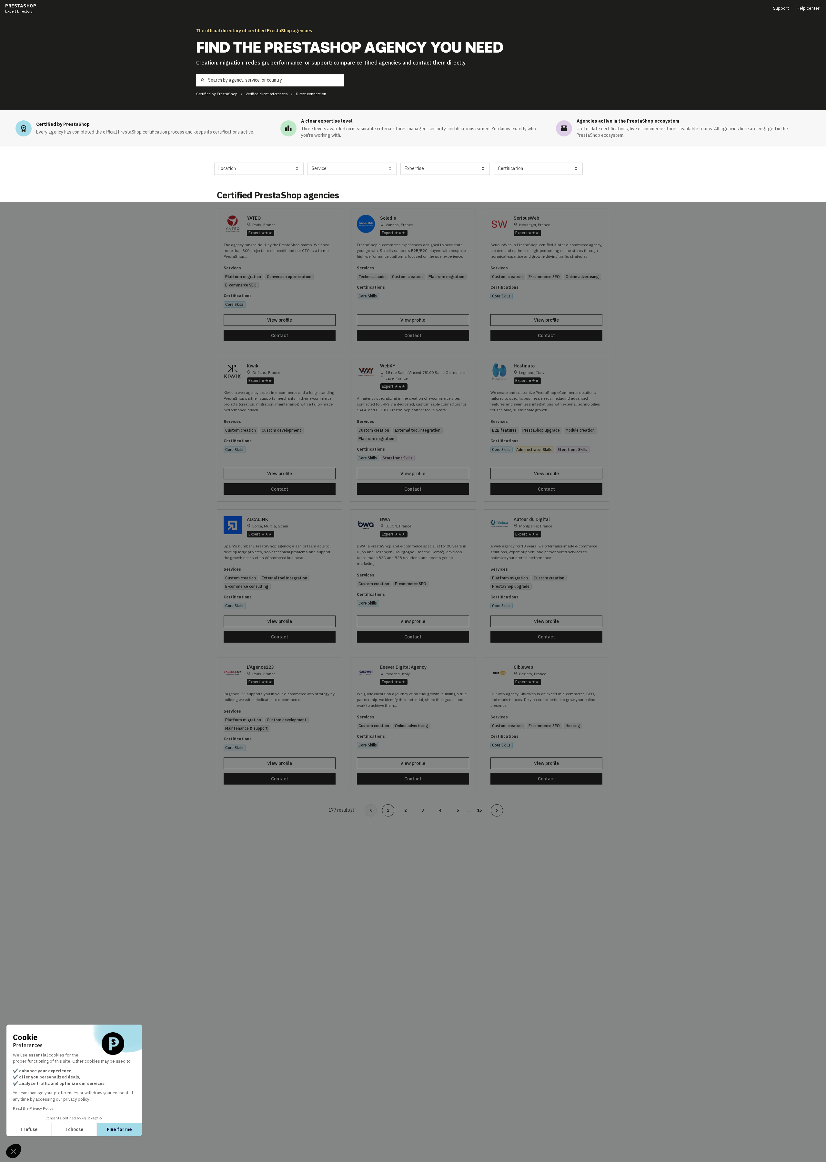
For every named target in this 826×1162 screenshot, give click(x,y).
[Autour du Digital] (546, 579)
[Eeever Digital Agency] (412, 724)
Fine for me (119, 1129)
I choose (74, 1129)
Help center (808, 8)
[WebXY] (412, 428)
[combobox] (259, 169)
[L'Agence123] (279, 724)
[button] (13, 1151)
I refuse (29, 1129)
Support (781, 8)
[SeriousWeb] (546, 278)
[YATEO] (279, 278)
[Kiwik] (279, 428)
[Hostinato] (546, 428)
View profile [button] (279, 320)
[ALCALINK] (279, 579)
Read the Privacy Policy (33, 1108)
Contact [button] (279, 335)
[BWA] (412, 579)
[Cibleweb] (546, 724)
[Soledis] (412, 278)
